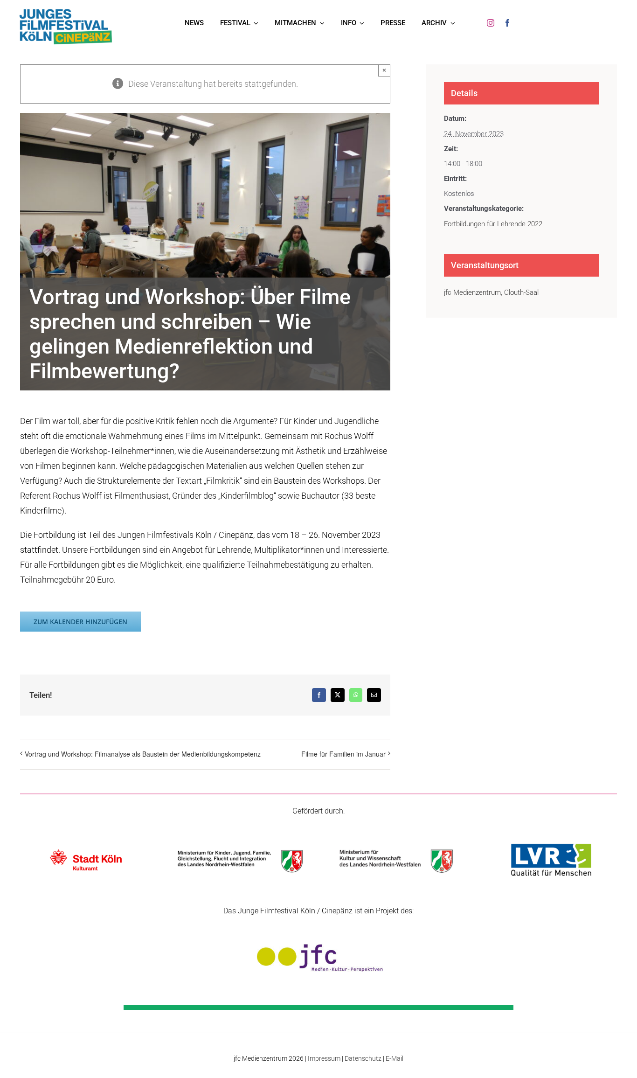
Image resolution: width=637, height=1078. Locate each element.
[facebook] (507, 23)
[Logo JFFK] (65, 11)
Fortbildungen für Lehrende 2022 (493, 224)
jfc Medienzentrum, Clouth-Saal (491, 292)
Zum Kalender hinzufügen (80, 622)
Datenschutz (363, 1058)
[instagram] (490, 23)
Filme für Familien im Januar (343, 753)
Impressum (324, 1058)
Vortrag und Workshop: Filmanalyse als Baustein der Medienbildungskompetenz (143, 753)
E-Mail (394, 1058)
